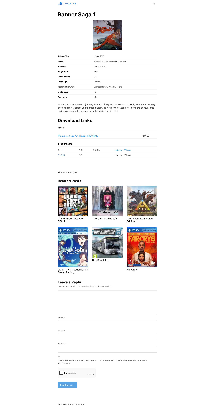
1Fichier (127, 150)
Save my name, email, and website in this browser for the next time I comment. (102, 362)
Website (62, 344)
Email (61, 331)
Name (61, 318)
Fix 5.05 (61, 155)
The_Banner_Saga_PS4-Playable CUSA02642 (78, 136)
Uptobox (118, 150)
